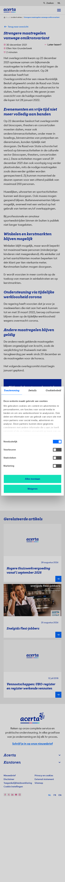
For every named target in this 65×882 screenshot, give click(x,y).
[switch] (57, 449)
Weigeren (33, 488)
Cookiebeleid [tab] (53, 390)
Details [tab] (32, 390)
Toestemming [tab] (11, 390)
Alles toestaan (32, 479)
